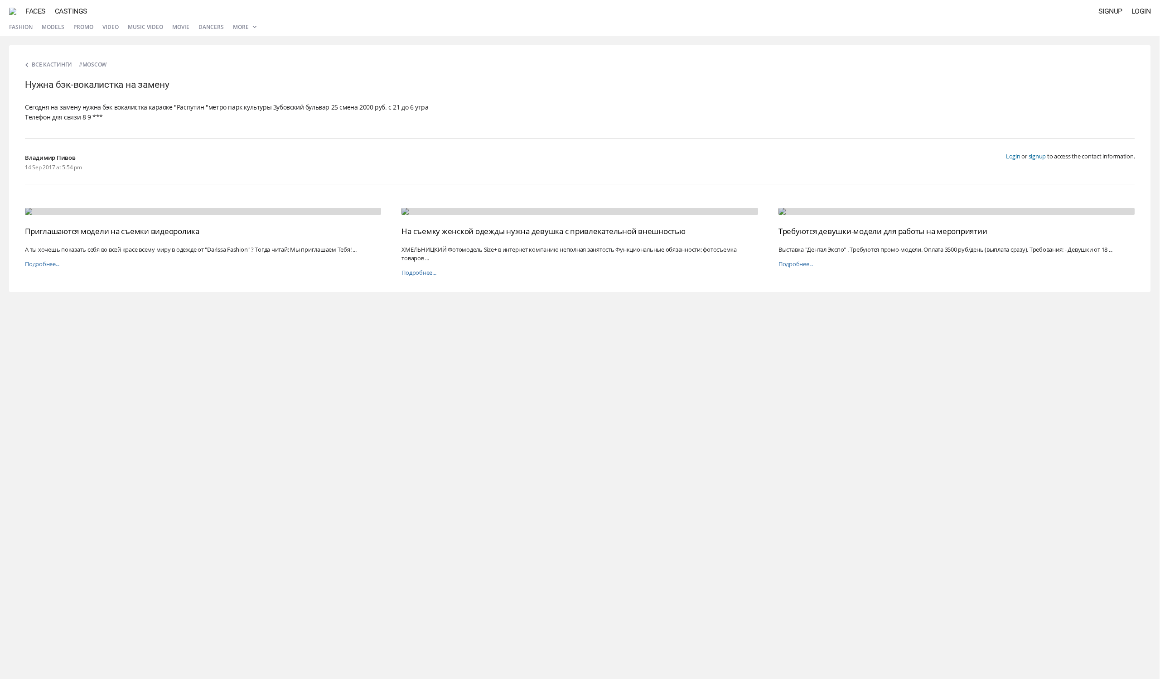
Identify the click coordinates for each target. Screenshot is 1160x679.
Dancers (211, 27)
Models (53, 27)
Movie (180, 27)
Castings (71, 11)
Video (110, 27)
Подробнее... (42, 264)
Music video (145, 27)
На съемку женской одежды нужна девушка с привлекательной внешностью (543, 231)
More (241, 27)
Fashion (21, 27)
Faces (35, 11)
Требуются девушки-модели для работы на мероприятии (882, 231)
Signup (1110, 11)
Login (1141, 11)
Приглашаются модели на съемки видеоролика (112, 231)
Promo (83, 27)
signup (1037, 156)
